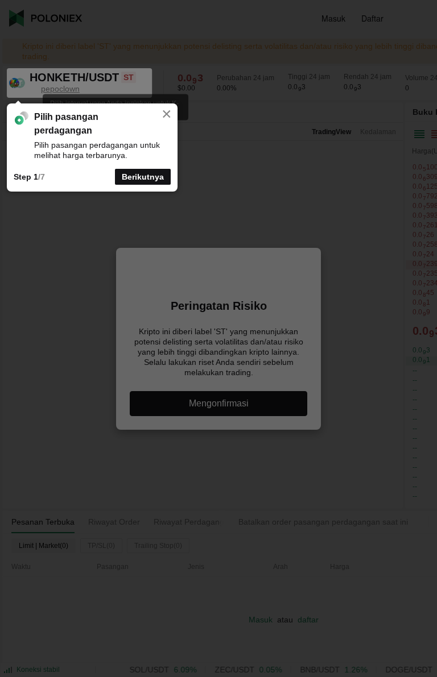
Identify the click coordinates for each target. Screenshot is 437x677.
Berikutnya (143, 176)
